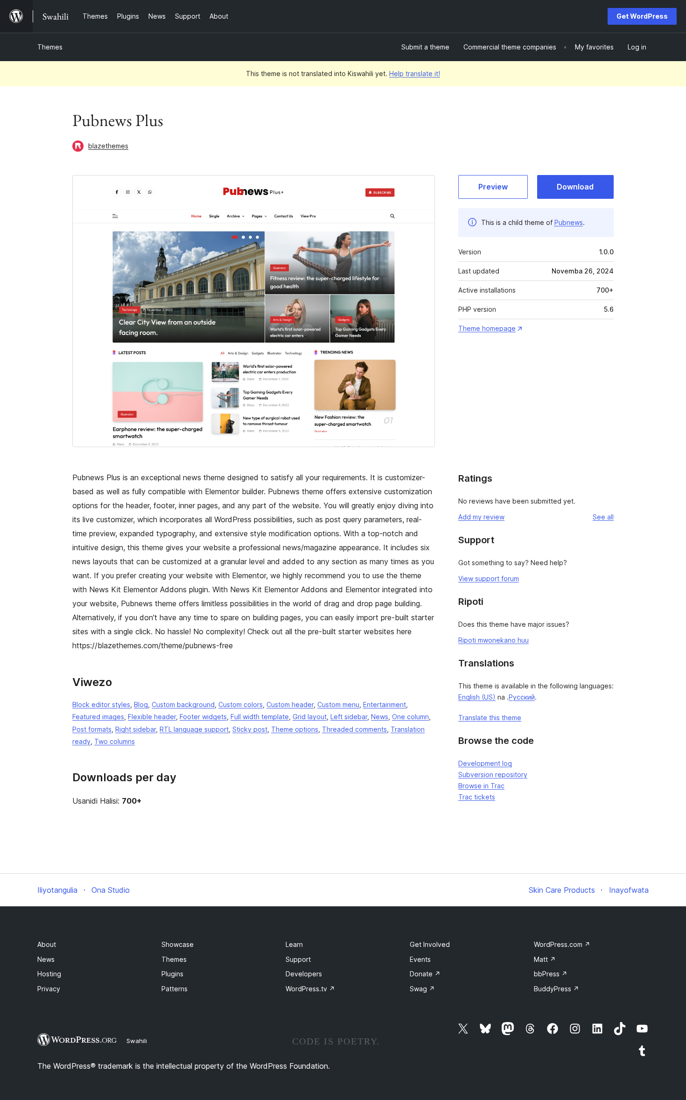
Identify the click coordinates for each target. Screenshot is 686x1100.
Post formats (92, 729)
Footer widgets (203, 717)
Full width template (260, 717)
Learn (294, 944)
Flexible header (152, 717)
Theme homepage (487, 328)
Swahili (136, 1040)
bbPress (550, 974)
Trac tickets (476, 797)
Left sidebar (348, 717)
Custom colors (240, 704)
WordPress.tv (310, 989)
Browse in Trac (481, 786)
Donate (425, 974)
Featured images (98, 717)
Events (420, 959)
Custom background (183, 704)
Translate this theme (489, 718)
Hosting (49, 974)
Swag (422, 989)
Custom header (290, 704)
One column (410, 717)
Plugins (172, 974)
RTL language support (194, 729)
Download (575, 186)
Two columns (114, 741)
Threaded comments (354, 729)
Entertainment (384, 704)
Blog (141, 704)
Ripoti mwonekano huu (493, 640)
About (46, 944)
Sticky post (249, 729)
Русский (522, 697)
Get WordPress (642, 16)
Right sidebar (135, 729)
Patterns (174, 989)
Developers (304, 974)
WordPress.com (562, 944)
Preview (493, 186)
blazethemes (108, 146)
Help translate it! (414, 73)
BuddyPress (556, 989)
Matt (545, 959)
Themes (50, 47)
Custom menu (338, 704)
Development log (485, 763)
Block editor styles (101, 704)
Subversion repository (492, 774)
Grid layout (310, 717)
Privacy (48, 989)
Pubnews (568, 222)
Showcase (177, 944)
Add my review (481, 517)
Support (298, 959)
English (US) (477, 697)
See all (603, 517)
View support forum (488, 578)
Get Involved (430, 944)
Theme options (294, 729)
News (379, 717)
